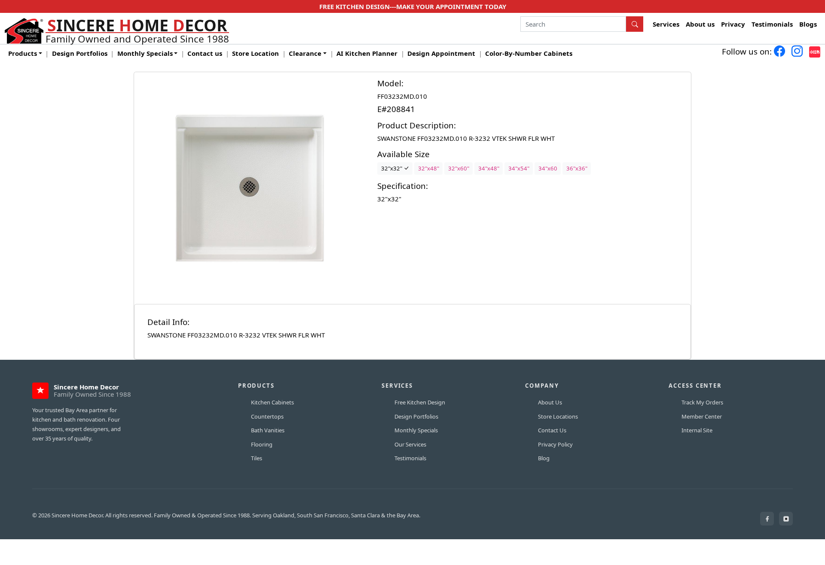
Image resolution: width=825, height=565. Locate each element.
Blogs (808, 24)
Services (666, 24)
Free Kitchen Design (419, 402)
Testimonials (772, 24)
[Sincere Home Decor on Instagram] (786, 519)
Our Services (410, 444)
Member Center (701, 416)
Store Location (255, 53)
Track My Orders (702, 402)
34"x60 (547, 168)
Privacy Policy (555, 444)
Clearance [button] (305, 53)
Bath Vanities (267, 430)
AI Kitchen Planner (366, 53)
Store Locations (558, 416)
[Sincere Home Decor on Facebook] (767, 519)
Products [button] (22, 53)
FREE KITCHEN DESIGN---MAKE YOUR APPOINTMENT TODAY (412, 6)
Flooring (261, 444)
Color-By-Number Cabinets (528, 53)
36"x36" (576, 168)
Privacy (733, 24)
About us (700, 24)
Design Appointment (441, 53)
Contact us (204, 53)
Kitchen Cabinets (272, 402)
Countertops (267, 416)
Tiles (256, 458)
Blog (544, 458)
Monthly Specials (416, 430)
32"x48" (428, 168)
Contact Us (552, 430)
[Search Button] (634, 24)
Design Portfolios (79, 53)
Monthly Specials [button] (145, 53)
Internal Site (696, 430)
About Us (550, 402)
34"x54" (518, 168)
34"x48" (488, 168)
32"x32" (392, 168)
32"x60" (458, 168)
